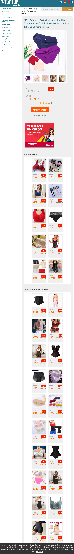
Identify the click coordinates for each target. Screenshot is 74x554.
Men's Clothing (5, 11)
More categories (6, 51)
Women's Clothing (6, 8)
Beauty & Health (6, 30)
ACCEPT (39, 552)
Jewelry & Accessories (7, 39)
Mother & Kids (5, 36)
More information (40, 109)
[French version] (72, 3)
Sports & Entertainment (8, 42)
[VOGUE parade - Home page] (10, 6)
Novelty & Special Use (7, 45)
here (32, 551)
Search (68, 9)
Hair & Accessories (6, 33)
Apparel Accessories (7, 17)
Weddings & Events (6, 27)
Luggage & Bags (6, 24)
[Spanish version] (65, 3)
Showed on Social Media (8, 48)
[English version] (61, 3)
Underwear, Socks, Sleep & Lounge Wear (8, 20)
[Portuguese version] (68, 3)
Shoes (3, 14)
